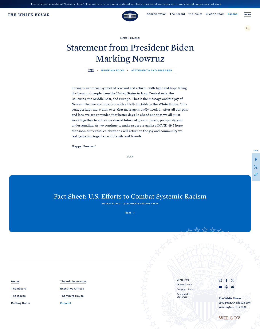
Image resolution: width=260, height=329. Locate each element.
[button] (256, 174)
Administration (157, 14)
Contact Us (183, 280)
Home (15, 281)
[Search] (247, 28)
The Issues (195, 14)
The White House (72, 295)
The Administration (73, 281)
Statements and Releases (151, 70)
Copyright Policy (186, 289)
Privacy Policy (184, 284)
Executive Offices (72, 288)
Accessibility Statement (184, 295)
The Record (177, 14)
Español (232, 14)
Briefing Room (215, 14)
